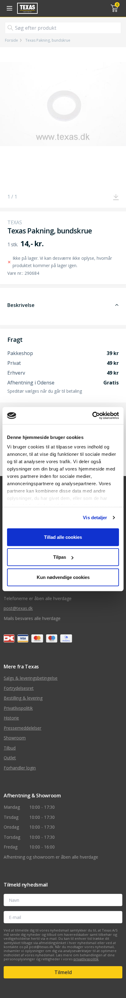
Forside (11, 40)
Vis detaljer (95, 517)
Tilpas (59, 557)
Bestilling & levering (23, 698)
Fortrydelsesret (19, 688)
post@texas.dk (18, 608)
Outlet (10, 758)
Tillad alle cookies (63, 536)
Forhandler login (20, 768)
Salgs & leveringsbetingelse (30, 678)
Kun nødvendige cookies (63, 577)
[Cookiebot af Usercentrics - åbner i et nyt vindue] (92, 416)
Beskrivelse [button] (21, 305)
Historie (11, 718)
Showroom (15, 738)
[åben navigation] (8, 8)
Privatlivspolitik (18, 708)
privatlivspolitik (85, 959)
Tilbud (10, 748)
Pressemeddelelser (22, 728)
